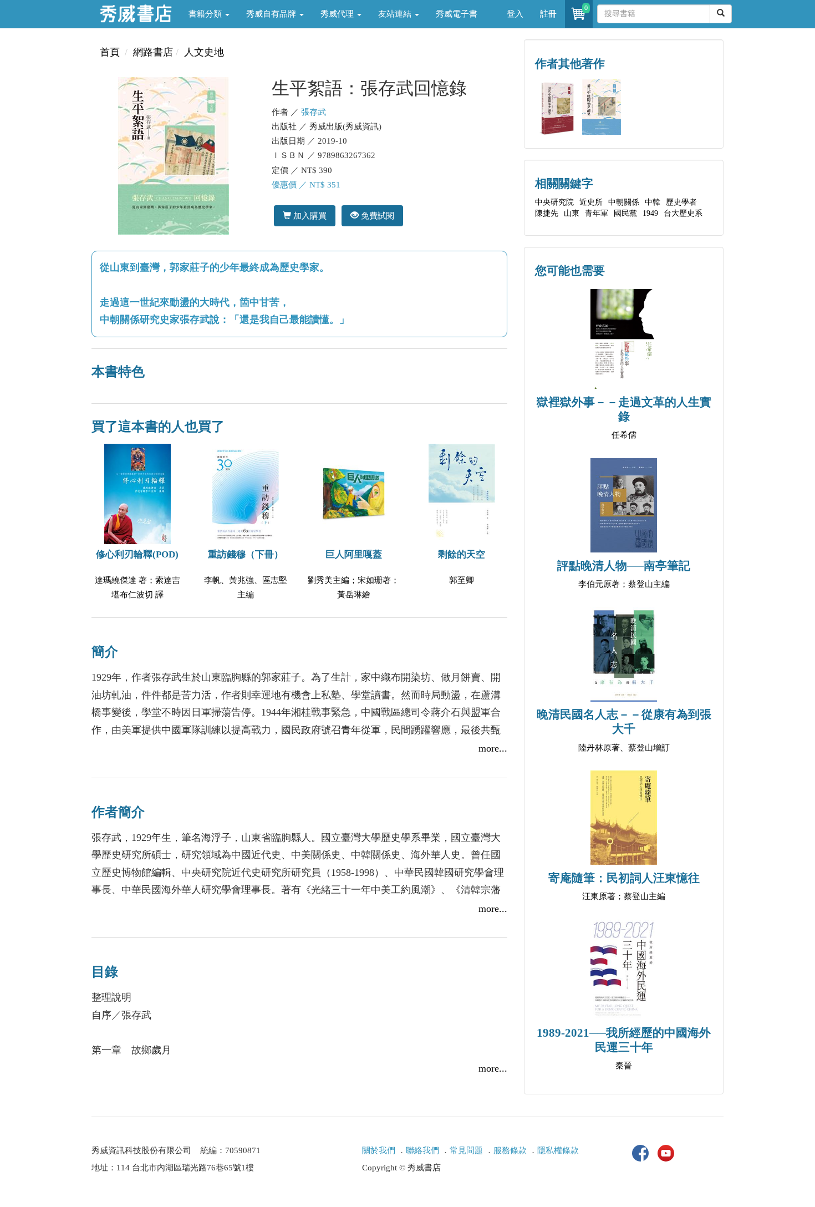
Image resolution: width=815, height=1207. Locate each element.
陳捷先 (546, 213)
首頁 (110, 52)
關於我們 (378, 1150)
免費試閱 (376, 215)
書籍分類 (206, 13)
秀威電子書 (456, 13)
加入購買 (309, 215)
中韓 (652, 202)
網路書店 (153, 52)
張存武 (313, 112)
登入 (515, 13)
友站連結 (396, 13)
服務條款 (510, 1150)
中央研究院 (554, 202)
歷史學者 (681, 202)
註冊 (548, 13)
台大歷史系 (683, 213)
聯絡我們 (422, 1150)
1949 (650, 213)
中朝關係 (623, 202)
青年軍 (596, 213)
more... (492, 748)
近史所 (591, 202)
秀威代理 (338, 13)
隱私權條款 (558, 1150)
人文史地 (204, 52)
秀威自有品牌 (272, 13)
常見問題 (466, 1150)
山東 (571, 213)
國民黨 (625, 213)
